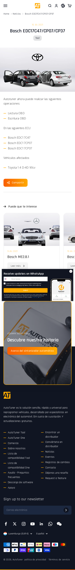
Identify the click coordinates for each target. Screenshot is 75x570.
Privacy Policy (35, 297)
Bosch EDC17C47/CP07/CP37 (39, 13)
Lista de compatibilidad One (19, 465)
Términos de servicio (59, 559)
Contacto (50, 467)
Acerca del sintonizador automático (32, 351)
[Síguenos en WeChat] (59, 524)
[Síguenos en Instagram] (23, 524)
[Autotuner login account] (63, 6)
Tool (37, 38)
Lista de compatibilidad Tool (19, 456)
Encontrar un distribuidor (52, 435)
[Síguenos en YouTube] (32, 524)
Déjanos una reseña (56, 473)
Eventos (49, 457)
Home (6, 13)
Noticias (17, 13)
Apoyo (11, 488)
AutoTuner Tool (16, 432)
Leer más (16, 266)
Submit (25, 290)
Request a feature (55, 478)
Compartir (18, 182)
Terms (40, 297)
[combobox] (7, 279)
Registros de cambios (57, 462)
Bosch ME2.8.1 (18, 257)
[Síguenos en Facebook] (5, 524)
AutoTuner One (16, 438)
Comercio (13, 443)
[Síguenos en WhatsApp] (50, 524)
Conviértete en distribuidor (53, 444)
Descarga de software (20, 482)
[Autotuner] (6, 395)
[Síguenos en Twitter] (14, 524)
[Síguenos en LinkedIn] (41, 524)
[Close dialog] (70, 271)
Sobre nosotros (16, 448)
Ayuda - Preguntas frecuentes (18, 475)
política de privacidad (35, 559)
